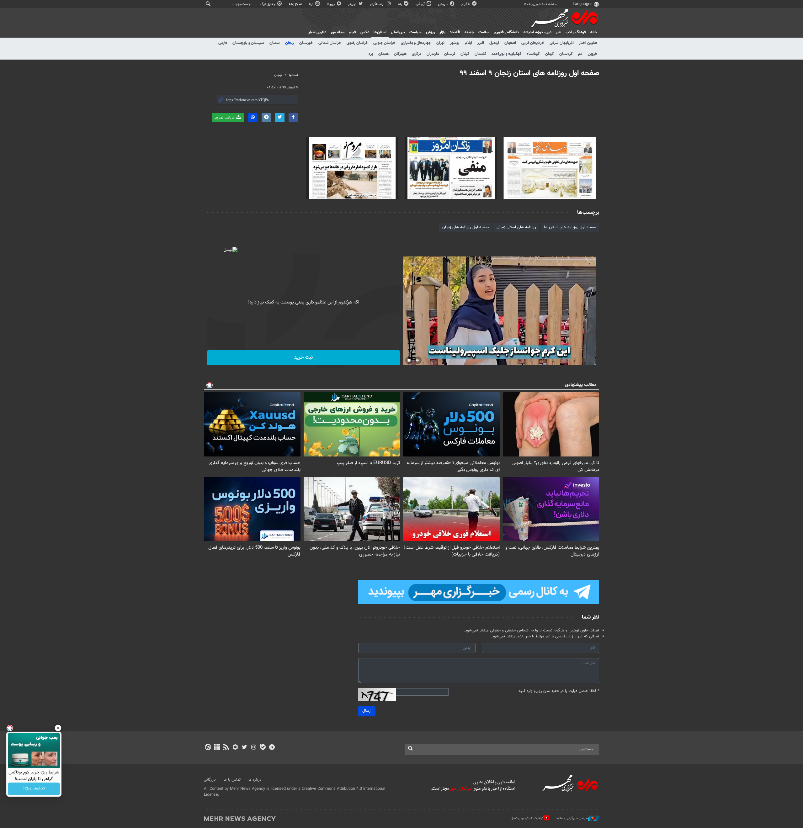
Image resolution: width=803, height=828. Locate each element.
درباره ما (255, 780)
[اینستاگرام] (254, 747)
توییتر (352, 4)
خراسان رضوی (357, 43)
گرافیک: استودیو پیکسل (527, 818)
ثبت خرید (303, 357)
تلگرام (466, 4)
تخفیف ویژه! (34, 788)
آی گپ (421, 4)
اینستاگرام (378, 4)
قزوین (592, 54)
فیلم (352, 32)
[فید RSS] (226, 747)
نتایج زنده (296, 4)
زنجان (289, 43)
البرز (480, 43)
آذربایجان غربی (532, 43)
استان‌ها (380, 32)
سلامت (483, 32)
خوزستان (306, 43)
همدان (383, 54)
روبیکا (331, 4)
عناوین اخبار (588, 43)
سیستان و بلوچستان (248, 43)
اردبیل (494, 43)
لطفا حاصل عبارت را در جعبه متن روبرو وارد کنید (558, 691)
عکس (364, 32)
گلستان (480, 54)
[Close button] (58, 728)
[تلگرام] (272, 747)
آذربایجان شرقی (562, 43)
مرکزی (416, 54)
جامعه (469, 32)
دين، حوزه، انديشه (537, 32)
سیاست (415, 32)
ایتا (311, 4)
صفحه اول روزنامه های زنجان (465, 227)
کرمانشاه (533, 54)
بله (400, 4)
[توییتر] (244, 747)
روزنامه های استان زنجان (516, 227)
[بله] (263, 747)
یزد (371, 54)
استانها (293, 75)
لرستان (449, 54)
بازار (442, 32)
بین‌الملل (398, 32)
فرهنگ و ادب (576, 32)
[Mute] (418, 360)
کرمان (549, 54)
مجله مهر (337, 32)
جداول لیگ (268, 4)
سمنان (274, 43)
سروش (443, 4)
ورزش (430, 32)
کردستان (566, 54)
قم (580, 54)
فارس (222, 43)
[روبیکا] (235, 747)
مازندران (433, 54)
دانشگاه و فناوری (506, 32)
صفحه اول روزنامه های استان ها (570, 227)
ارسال (366, 711)
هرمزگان (400, 54)
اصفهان (510, 43)
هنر (558, 32)
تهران (440, 43)
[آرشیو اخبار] (217, 747)
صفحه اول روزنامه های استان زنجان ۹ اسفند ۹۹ (529, 73)
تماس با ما (232, 780)
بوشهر (455, 43)
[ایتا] (208, 747)
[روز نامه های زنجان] (549, 168)
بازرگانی (210, 780)
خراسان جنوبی (384, 43)
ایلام (468, 43)
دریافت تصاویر (224, 117)
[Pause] (409, 360)
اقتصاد (455, 32)
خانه (593, 32)
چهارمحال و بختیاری (416, 43)
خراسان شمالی (329, 43)
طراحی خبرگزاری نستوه (572, 818)
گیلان (464, 54)
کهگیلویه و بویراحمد (506, 54)
